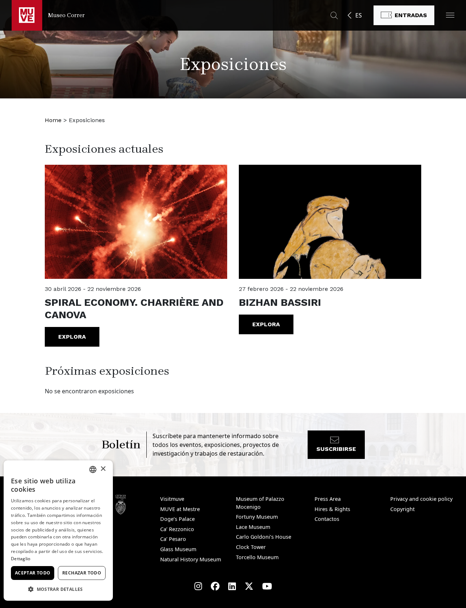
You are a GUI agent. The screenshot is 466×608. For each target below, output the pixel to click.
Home (53, 120)
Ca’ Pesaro (173, 538)
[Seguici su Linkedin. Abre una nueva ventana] (232, 586)
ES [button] (358, 15)
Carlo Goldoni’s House (263, 536)
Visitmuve (172, 498)
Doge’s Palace (177, 518)
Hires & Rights (332, 509)
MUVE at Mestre (180, 509)
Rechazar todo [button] (81, 573)
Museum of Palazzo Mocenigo (260, 502)
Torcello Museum (257, 557)
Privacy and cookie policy (421, 498)
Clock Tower (251, 546)
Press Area (328, 498)
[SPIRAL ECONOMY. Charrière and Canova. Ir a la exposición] (136, 222)
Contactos (327, 518)
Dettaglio (21, 559)
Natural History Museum (190, 559)
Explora (72, 336)
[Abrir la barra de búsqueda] (334, 15)
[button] (450, 15)
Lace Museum (253, 526)
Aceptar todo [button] (33, 573)
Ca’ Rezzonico (177, 529)
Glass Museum (178, 549)
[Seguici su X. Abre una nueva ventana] (249, 586)
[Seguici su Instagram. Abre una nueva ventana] (198, 586)
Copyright (402, 509)
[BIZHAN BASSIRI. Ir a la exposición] (330, 222)
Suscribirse (336, 448)
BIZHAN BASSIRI (280, 302)
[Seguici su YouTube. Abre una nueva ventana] (267, 586)
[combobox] (92, 469)
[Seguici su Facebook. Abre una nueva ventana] (215, 586)
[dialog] (58, 530)
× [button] (103, 469)
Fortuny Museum (257, 516)
